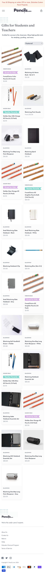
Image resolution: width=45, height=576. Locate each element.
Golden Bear (6, 108)
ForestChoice (7, 69)
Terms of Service (7, 548)
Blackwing (28, 69)
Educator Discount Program (10, 545)
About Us (4, 532)
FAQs (3, 542)
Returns (4, 539)
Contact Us (5, 535)
